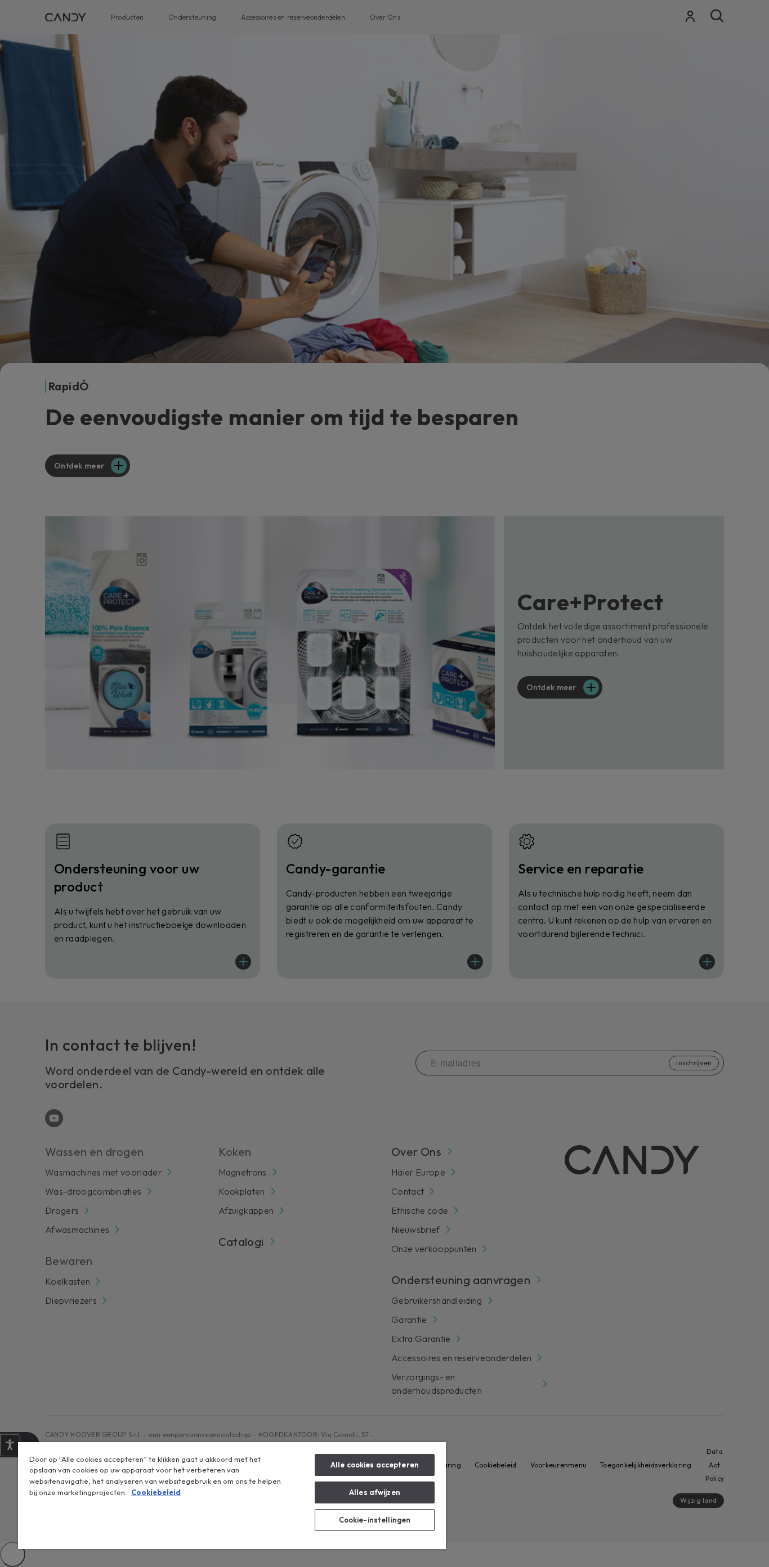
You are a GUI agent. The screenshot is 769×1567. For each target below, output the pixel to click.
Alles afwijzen (374, 1492)
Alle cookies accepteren (374, 1464)
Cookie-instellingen (374, 1519)
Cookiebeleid (156, 1492)
